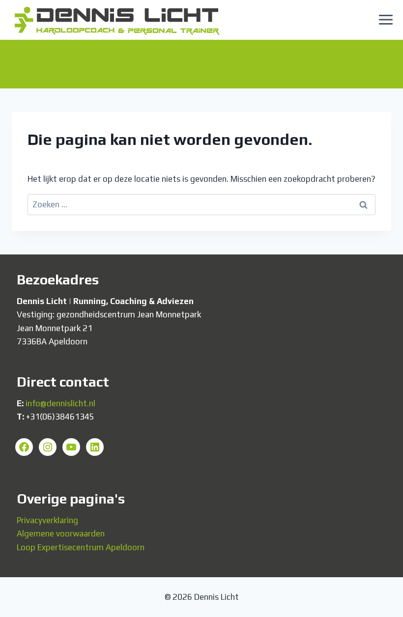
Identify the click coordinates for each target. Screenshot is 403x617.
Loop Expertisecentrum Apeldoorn (80, 547)
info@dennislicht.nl (60, 403)
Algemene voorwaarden (61, 533)
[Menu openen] (385, 20)
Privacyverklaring (47, 520)
